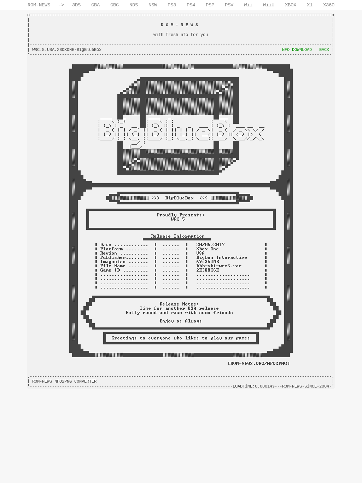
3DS (76, 5)
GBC (114, 5)
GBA (95, 5)
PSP (210, 5)
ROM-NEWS (39, 5)
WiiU (268, 5)
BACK (324, 49)
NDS (133, 5)
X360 (328, 5)
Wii (248, 5)
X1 (310, 5)
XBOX (290, 5)
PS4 (191, 5)
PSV (229, 5)
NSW (152, 5)
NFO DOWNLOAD (297, 49)
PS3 (172, 5)
